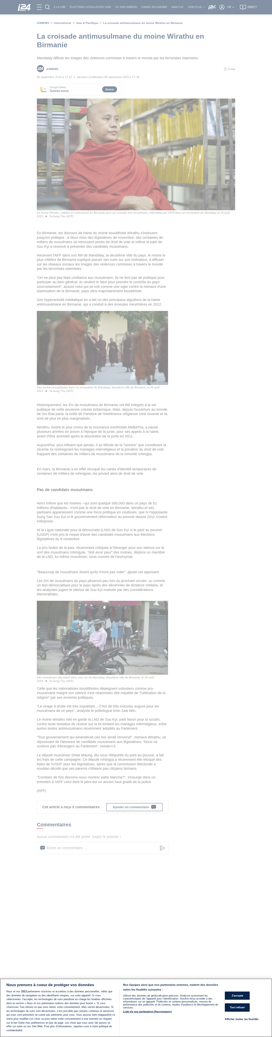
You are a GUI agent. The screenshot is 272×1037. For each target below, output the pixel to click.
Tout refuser (237, 1007)
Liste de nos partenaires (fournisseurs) (147, 1011)
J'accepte (237, 995)
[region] (136, 1008)
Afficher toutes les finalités (241, 1019)
